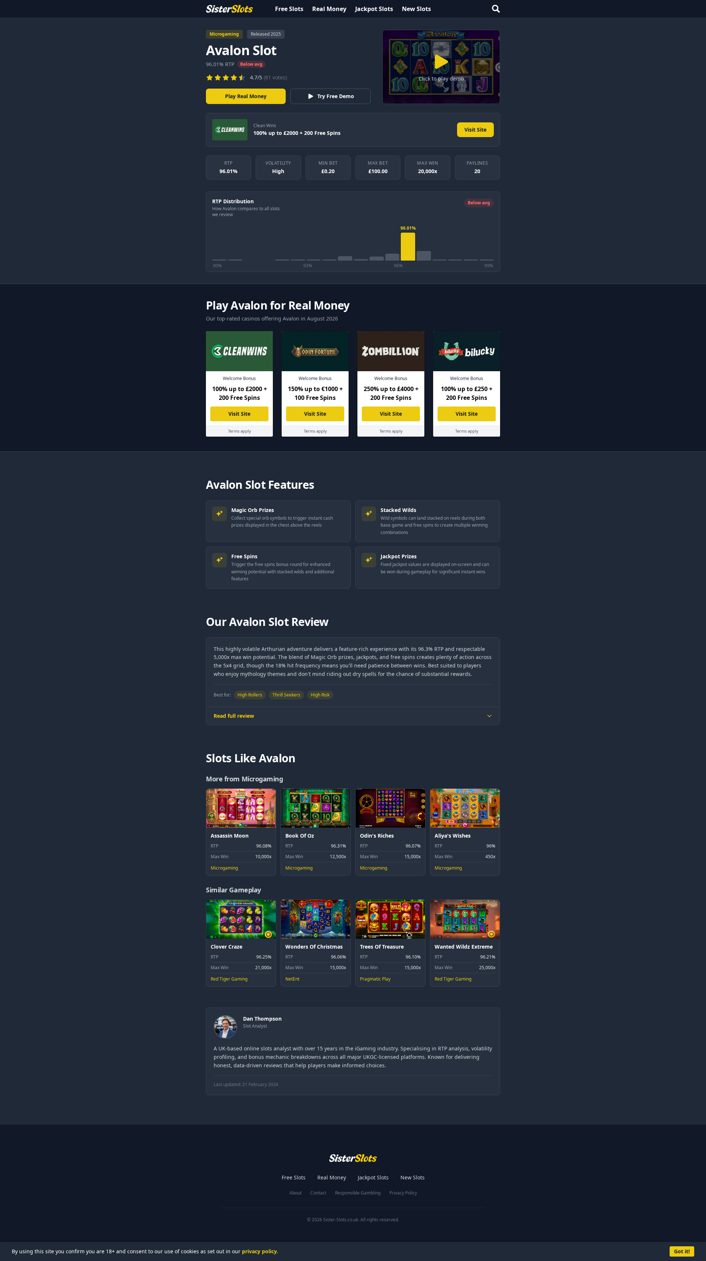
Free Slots (289, 9)
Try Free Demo (335, 96)
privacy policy (259, 1251)
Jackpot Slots (374, 9)
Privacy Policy (403, 1193)
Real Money (329, 9)
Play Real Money (246, 96)
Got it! (682, 1251)
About (295, 1193)
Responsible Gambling (358, 1193)
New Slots (416, 9)
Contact (318, 1193)
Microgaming (224, 34)
